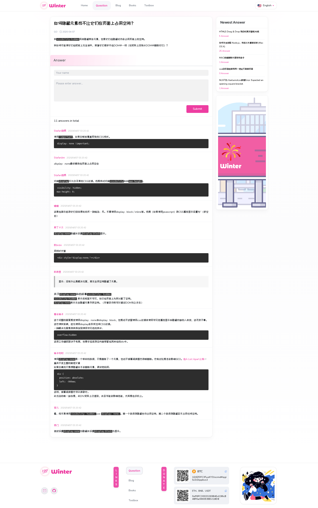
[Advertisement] (242, 152)
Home (84, 5)
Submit (197, 109)
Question (101, 5)
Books (132, 5)
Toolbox (149, 5)
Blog (118, 5)
